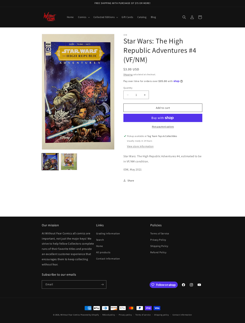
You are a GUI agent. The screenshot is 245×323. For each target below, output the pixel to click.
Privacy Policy (158, 239)
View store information (140, 146)
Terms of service (142, 314)
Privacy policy (125, 314)
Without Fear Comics (70, 314)
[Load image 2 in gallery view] (68, 161)
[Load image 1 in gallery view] (50, 161)
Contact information (182, 314)
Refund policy (108, 314)
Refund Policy (158, 252)
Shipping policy (161, 314)
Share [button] (131, 180)
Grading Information (108, 233)
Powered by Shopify (90, 314)
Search (100, 239)
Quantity (127, 87)
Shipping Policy (159, 246)
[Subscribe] (102, 284)
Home (99, 246)
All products (103, 252)
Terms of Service (159, 233)
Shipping (128, 74)
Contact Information (108, 258)
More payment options (163, 126)
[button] (83, 17)
